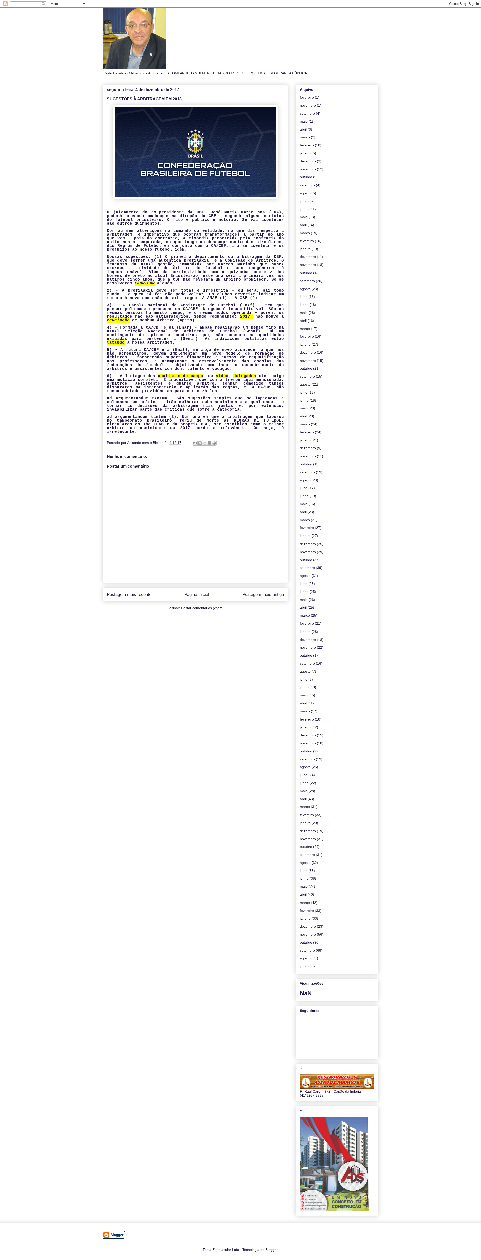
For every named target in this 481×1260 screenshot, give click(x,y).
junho (304, 209)
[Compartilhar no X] (204, 443)
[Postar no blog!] (199, 443)
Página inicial (196, 594)
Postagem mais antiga (263, 594)
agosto (305, 193)
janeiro (305, 153)
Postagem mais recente (129, 594)
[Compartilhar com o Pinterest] (214, 443)
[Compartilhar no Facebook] (209, 443)
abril (303, 129)
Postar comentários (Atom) (202, 608)
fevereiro (307, 97)
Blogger (271, 1250)
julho (303, 201)
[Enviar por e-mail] (195, 443)
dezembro (308, 161)
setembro (307, 113)
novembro (308, 105)
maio (304, 121)
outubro (306, 177)
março (305, 137)
